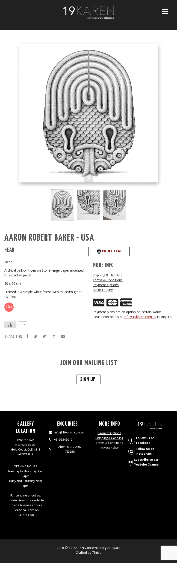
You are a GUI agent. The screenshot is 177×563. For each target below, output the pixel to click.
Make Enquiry (103, 290)
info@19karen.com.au (140, 317)
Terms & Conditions (108, 280)
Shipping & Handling (107, 275)
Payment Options (106, 285)
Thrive (96, 552)
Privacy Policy (109, 448)
